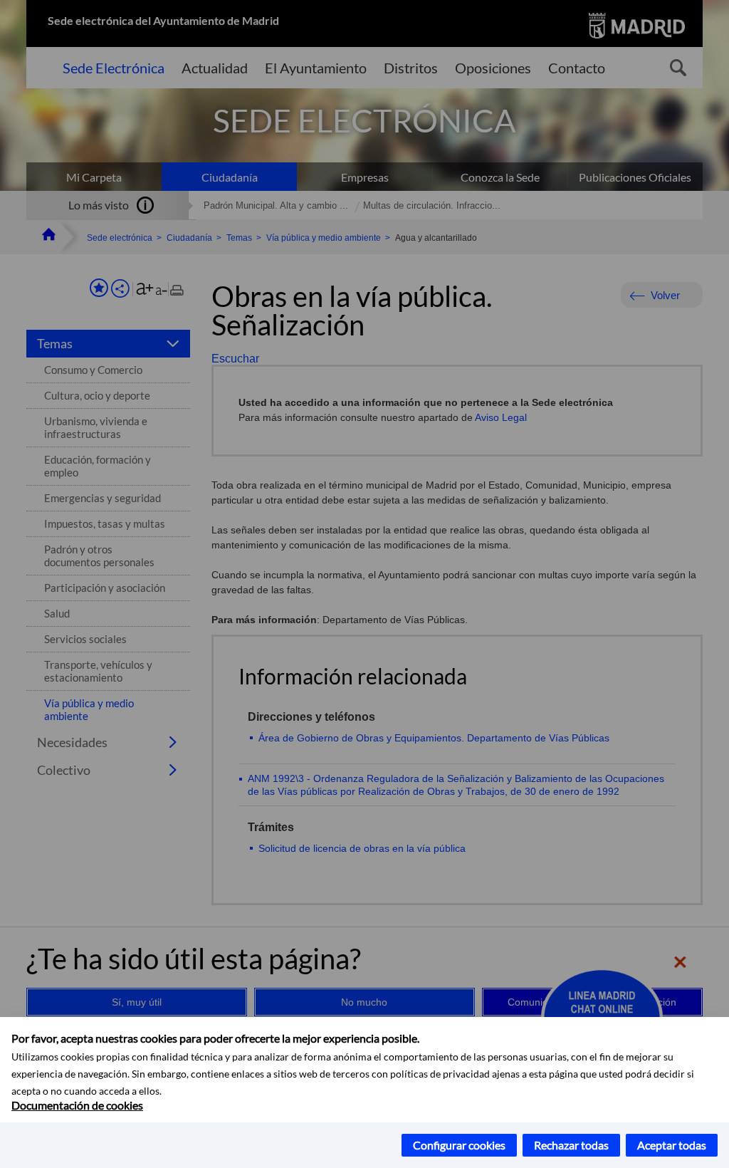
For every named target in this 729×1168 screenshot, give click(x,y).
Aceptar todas (671, 1145)
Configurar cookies (459, 1145)
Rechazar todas (571, 1145)
